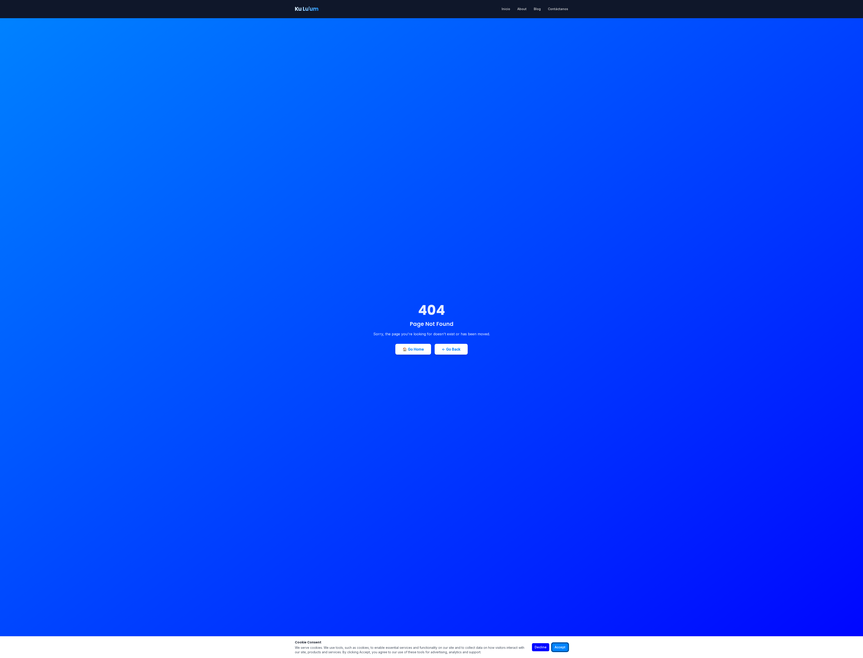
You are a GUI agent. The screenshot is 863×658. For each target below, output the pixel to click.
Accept (560, 647)
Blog (537, 9)
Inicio (506, 9)
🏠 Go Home (413, 349)
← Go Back (451, 349)
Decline (541, 647)
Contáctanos (558, 9)
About (522, 9)
